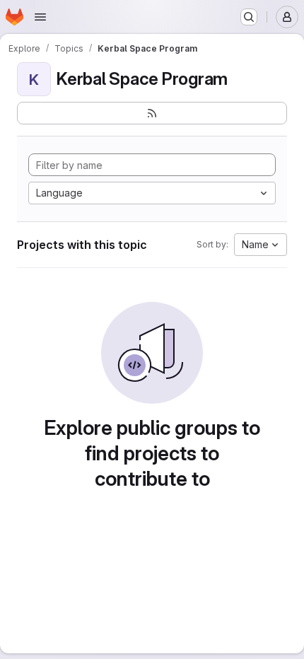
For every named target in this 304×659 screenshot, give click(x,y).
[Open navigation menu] (40, 17)
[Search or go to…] (248, 16)
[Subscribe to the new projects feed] (152, 113)
